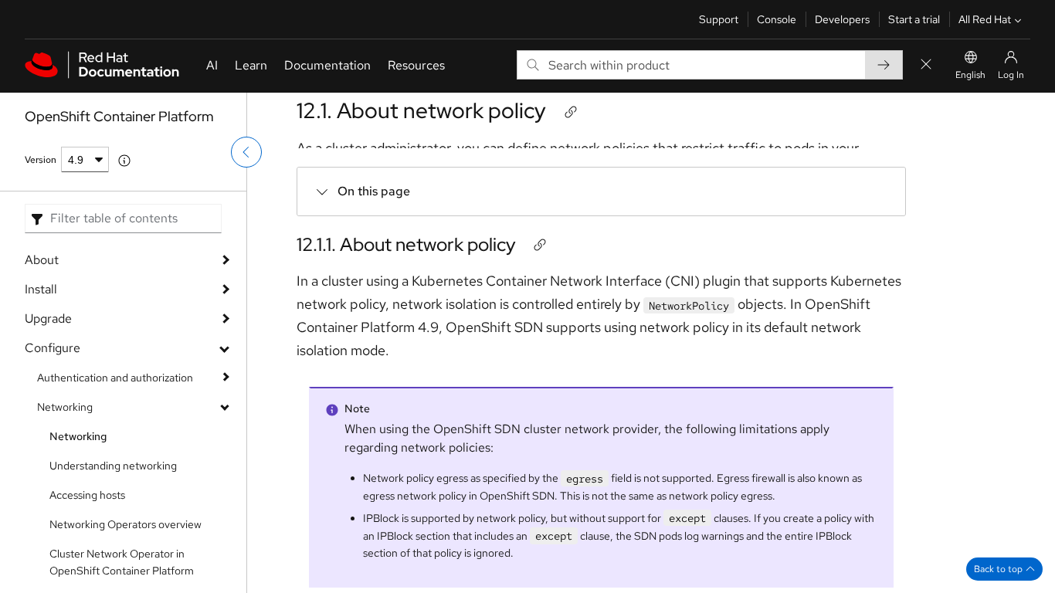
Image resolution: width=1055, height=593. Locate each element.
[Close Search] (926, 65)
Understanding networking (113, 466)
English (970, 75)
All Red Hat (984, 19)
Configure (52, 348)
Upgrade (48, 318)
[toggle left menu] (246, 152)
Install (41, 289)
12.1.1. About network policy (406, 244)
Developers (842, 19)
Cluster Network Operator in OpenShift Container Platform (121, 562)
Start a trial (914, 19)
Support (718, 19)
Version (40, 160)
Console (776, 19)
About (42, 260)
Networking (65, 407)
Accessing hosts (87, 495)
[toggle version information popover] (124, 161)
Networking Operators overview (125, 524)
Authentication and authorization (115, 378)
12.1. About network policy (421, 110)
